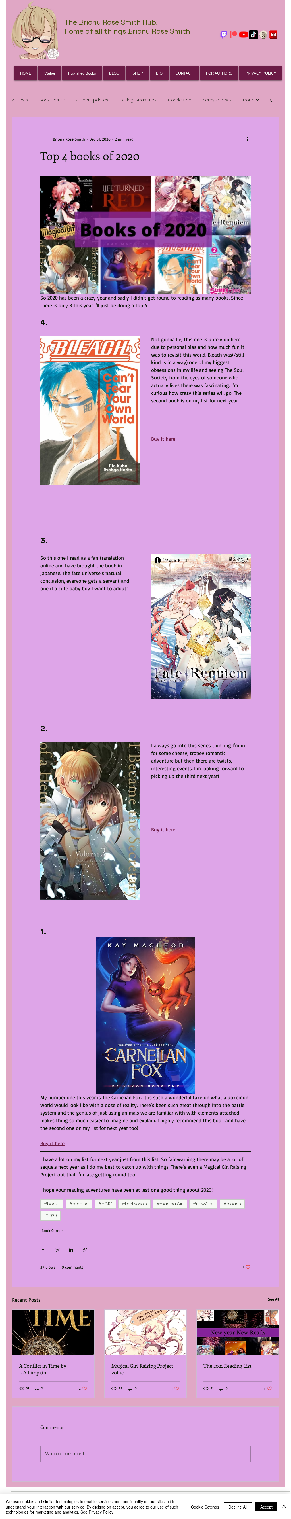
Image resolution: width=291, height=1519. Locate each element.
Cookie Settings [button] (205, 1507)
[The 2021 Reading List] (238, 1332)
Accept (266, 1507)
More (248, 100)
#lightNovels (134, 1204)
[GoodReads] (263, 34)
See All (273, 1299)
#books (52, 1204)
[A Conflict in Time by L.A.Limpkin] (53, 1332)
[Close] (284, 1506)
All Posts (20, 100)
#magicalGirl (170, 1204)
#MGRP (105, 1204)
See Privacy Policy (96, 1512)
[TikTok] (253, 34)
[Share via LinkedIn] (71, 1249)
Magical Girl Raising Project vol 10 (142, 1369)
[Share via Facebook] (43, 1249)
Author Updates (92, 100)
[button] (272, 100)
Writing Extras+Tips (138, 100)
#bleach (232, 1204)
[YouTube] (243, 34)
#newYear (203, 1204)
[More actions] (247, 138)
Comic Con (179, 100)
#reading (79, 1204)
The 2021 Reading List (227, 1365)
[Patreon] (233, 34)
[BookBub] (273, 34)
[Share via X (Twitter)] (57, 1249)
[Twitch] (223, 34)
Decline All (237, 1507)
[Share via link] (85, 1249)
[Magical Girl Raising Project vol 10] (146, 1332)
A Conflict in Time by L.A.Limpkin (42, 1369)
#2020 (50, 1215)
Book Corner (52, 100)
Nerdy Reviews (217, 100)
